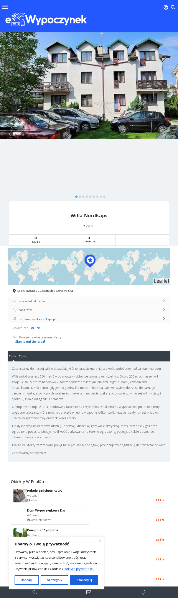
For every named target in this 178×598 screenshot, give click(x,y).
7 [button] (96, 196)
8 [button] (100, 196)
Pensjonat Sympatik (43, 530)
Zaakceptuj (84, 580)
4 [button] (86, 196)
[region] (56, 563)
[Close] (99, 540)
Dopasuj (27, 580)
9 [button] (103, 196)
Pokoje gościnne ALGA (44, 491)
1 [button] (75, 196)
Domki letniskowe (40, 520)
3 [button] (82, 196)
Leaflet (161, 281)
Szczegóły (54, 580)
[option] (89, 85)
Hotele (33, 500)
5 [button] (89, 196)
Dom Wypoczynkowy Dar (46, 510)
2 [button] (79, 196)
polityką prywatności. (79, 569)
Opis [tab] (12, 356)
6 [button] (93, 196)
